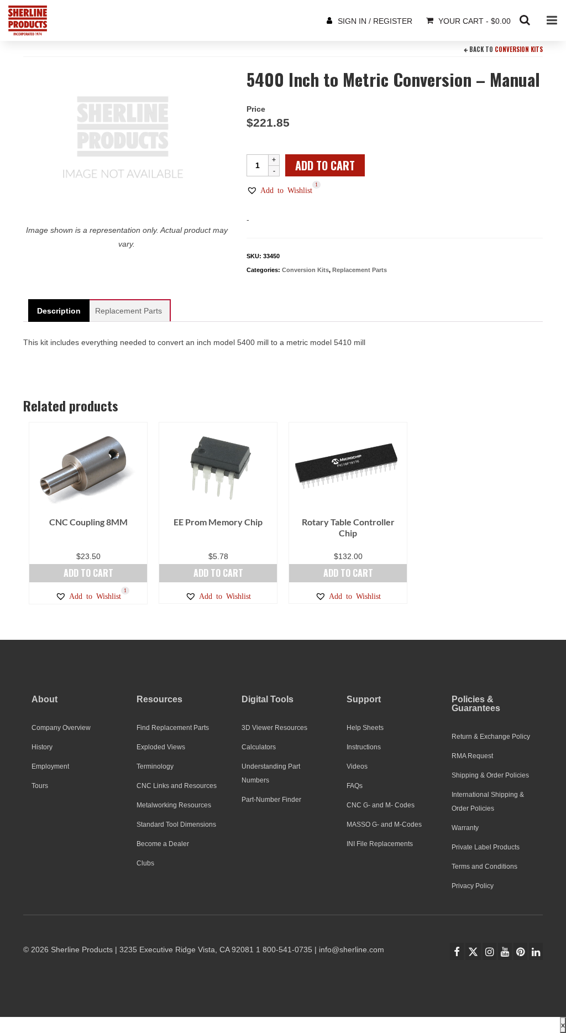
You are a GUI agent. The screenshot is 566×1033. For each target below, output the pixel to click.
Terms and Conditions (484, 866)
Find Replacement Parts (173, 728)
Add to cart (325, 165)
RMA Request (472, 756)
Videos (357, 766)
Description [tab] (59, 310)
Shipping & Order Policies (490, 775)
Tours (40, 786)
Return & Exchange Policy (491, 736)
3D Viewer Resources (274, 728)
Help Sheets (365, 728)
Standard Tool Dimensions (176, 824)
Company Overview (61, 728)
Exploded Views (161, 747)
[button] (279, 190)
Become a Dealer (163, 844)
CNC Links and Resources (177, 786)
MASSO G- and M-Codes (384, 824)
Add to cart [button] (88, 573)
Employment (50, 766)
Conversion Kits (519, 49)
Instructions (364, 747)
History (42, 747)
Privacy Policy (473, 886)
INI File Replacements (380, 844)
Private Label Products (486, 847)
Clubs (145, 863)
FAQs (355, 786)
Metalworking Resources (174, 805)
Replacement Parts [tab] (128, 310)
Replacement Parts (359, 270)
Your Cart (473, 21)
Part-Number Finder (271, 800)
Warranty (465, 828)
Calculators (259, 747)
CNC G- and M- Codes (381, 805)
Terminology (155, 766)
